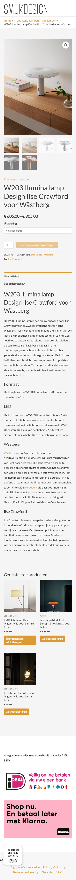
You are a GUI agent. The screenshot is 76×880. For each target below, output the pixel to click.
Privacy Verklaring (54, 867)
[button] (65, 45)
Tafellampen (11, 179)
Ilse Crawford (15, 259)
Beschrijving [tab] (11, 276)
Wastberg (25, 179)
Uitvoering (10, 223)
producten (30, 487)
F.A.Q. (59, 872)
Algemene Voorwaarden (25, 867)
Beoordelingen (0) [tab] (14, 283)
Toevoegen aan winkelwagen (37, 245)
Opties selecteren (52, 638)
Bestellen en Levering (26, 872)
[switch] (13, 861)
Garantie (47, 872)
